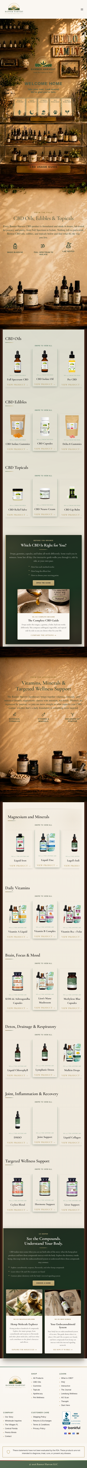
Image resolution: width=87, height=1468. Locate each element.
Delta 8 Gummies (72, 444)
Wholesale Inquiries (13, 1421)
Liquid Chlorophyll (17, 1070)
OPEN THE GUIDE (43, 583)
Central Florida (11, 1428)
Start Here (65, 1405)
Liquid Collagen (72, 1137)
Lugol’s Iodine (74, 860)
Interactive (65, 1386)
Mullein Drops (72, 1070)
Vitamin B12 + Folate (72, 931)
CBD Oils (37, 1382)
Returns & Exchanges (42, 1421)
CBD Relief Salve (17, 509)
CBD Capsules (45, 443)
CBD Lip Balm (72, 509)
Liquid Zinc (47, 860)
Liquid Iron (20, 860)
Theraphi (65, 1401)
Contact (8, 1436)
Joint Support (44, 1137)
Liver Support (72, 1204)
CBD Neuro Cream (44, 509)
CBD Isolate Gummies (18, 444)
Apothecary (38, 1394)
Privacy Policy (39, 1428)
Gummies (37, 1386)
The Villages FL (11, 1425)
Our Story (9, 1417)
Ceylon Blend (17, 1204)
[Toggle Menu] (82, 9)
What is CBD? (67, 1378)
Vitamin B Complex (45, 931)
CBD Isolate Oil (44, 379)
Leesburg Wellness (69, 1394)
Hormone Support (45, 1204)
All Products (38, 1378)
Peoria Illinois (10, 1432)
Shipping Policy (39, 1417)
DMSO (18, 1137)
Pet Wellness (38, 1397)
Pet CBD (72, 379)
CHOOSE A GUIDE (43, 1283)
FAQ (63, 1382)
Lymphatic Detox (45, 1069)
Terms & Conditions (41, 1425)
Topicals (36, 1390)
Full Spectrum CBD (17, 379)
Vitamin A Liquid (17, 931)
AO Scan (65, 1397)
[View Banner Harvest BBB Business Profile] (71, 1418)
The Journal (66, 1390)
